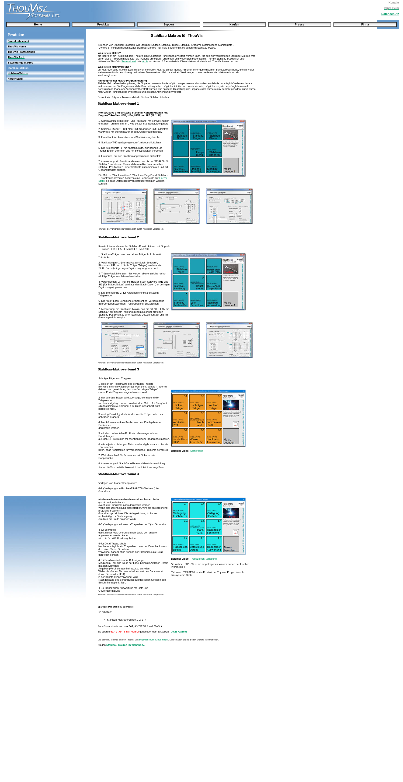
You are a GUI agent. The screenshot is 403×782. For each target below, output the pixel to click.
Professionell (129, 61)
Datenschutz (390, 14)
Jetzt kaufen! (179, 631)
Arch (145, 61)
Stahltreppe (196, 450)
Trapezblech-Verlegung (203, 558)
